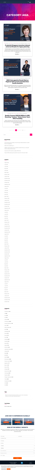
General (6, 343)
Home (31, 462)
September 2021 (7, 279)
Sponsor (6, 367)
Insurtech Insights (13, 462)
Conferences (22, 43)
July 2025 (6, 188)
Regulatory (6, 363)
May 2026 (6, 168)
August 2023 (7, 234)
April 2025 (6, 194)
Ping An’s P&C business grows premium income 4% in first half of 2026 (16, 152)
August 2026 (7, 162)
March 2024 (6, 220)
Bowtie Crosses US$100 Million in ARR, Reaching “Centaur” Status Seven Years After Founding (17, 117)
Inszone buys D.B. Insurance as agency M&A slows (13, 150)
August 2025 (7, 186)
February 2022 (7, 269)
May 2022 (6, 263)
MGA (5, 355)
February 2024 (7, 222)
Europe (6, 333)
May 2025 (6, 192)
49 (22, 130)
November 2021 (7, 275)
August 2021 (7, 281)
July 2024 (6, 212)
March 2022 (6, 267)
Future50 (6, 341)
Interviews (6, 347)
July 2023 (6, 236)
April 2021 (6, 289)
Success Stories (7, 371)
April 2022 (6, 265)
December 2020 (7, 297)
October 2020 (7, 301)
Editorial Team (8, 43)
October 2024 (7, 206)
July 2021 (6, 283)
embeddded (6, 331)
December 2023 (7, 226)
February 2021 (7, 293)
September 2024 (7, 208)
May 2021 (6, 287)
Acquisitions (6, 311)
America (30, 463)
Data (5, 329)
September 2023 (7, 232)
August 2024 (7, 210)
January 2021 (7, 295)
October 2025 (7, 182)
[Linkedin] (22, 463)
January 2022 (7, 271)
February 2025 (7, 198)
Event (5, 337)
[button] (28, 1)
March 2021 (6, 291)
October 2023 (7, 230)
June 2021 (6, 285)
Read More (17, 54)
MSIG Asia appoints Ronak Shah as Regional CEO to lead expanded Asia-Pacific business (17, 81)
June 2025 (6, 190)
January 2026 (7, 176)
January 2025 (7, 200)
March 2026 (6, 172)
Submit (17, 458)
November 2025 (7, 180)
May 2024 (6, 216)
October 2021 (7, 277)
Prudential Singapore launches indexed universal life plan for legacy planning (17, 46)
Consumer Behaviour (8, 323)
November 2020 (7, 299)
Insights (6, 345)
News (5, 357)
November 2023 (7, 228)
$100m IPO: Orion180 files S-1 (9, 145)
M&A (5, 353)
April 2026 (6, 170)
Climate (6, 319)
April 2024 (6, 218)
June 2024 (6, 214)
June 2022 (6, 261)
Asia (17, 43)
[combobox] (17, 450)
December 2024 (7, 202)
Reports (6, 365)
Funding (6, 339)
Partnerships (7, 359)
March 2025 (6, 196)
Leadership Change (27, 78)
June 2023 (6, 238)
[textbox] (6, 450)
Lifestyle (6, 351)
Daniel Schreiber (7, 327)
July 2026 (6, 164)
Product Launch (27, 43)
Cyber (5, 325)
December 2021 (7, 273)
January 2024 (7, 224)
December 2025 (7, 178)
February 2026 (7, 174)
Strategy (6, 369)
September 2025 (7, 184)
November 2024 (7, 204)
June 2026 (6, 166)
